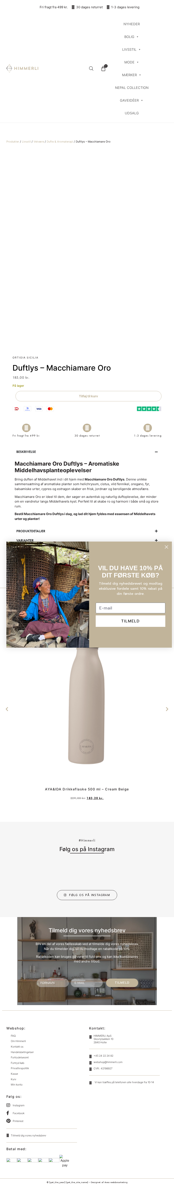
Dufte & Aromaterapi (60, 141)
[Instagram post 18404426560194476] (74, 872)
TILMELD (122, 982)
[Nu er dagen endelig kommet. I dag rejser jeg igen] (127, 872)
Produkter (12, 141)
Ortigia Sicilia (25, 357)
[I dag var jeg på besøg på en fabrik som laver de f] (47, 872)
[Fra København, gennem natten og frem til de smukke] (100, 872)
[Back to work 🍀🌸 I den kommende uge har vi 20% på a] (20, 872)
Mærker (129, 75)
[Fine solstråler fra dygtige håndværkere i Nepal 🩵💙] (153, 872)
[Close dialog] (166, 547)
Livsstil (129, 49)
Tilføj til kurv (88, 396)
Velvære (39, 141)
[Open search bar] (91, 68)
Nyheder (131, 24)
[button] (7, 708)
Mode (129, 62)
